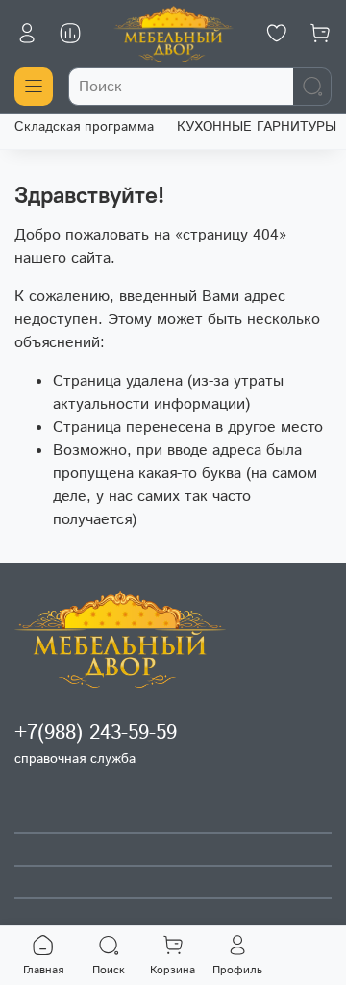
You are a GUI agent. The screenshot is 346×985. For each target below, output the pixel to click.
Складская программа (84, 127)
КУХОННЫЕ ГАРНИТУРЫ (256, 127)
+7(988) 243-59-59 (95, 733)
